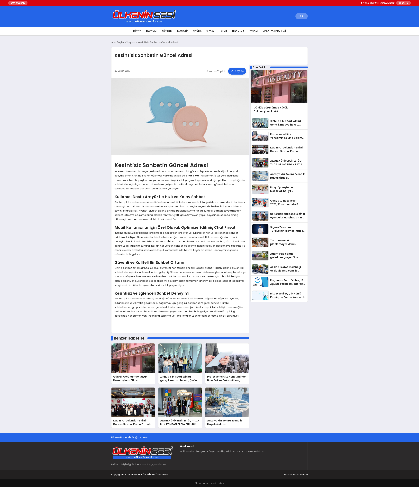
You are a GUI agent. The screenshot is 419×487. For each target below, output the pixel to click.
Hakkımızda (187, 451)
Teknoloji (238, 30)
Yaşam (253, 30)
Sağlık (197, 30)
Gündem (167, 30)
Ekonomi (151, 30)
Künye (211, 451)
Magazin (182, 30)
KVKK (240, 451)
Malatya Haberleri (274, 30)
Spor (223, 30)
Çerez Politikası (255, 451)
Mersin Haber (201, 483)
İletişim (200, 451)
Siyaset (211, 30)
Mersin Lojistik (217, 483)
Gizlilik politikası (226, 451)
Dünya (137, 30)
